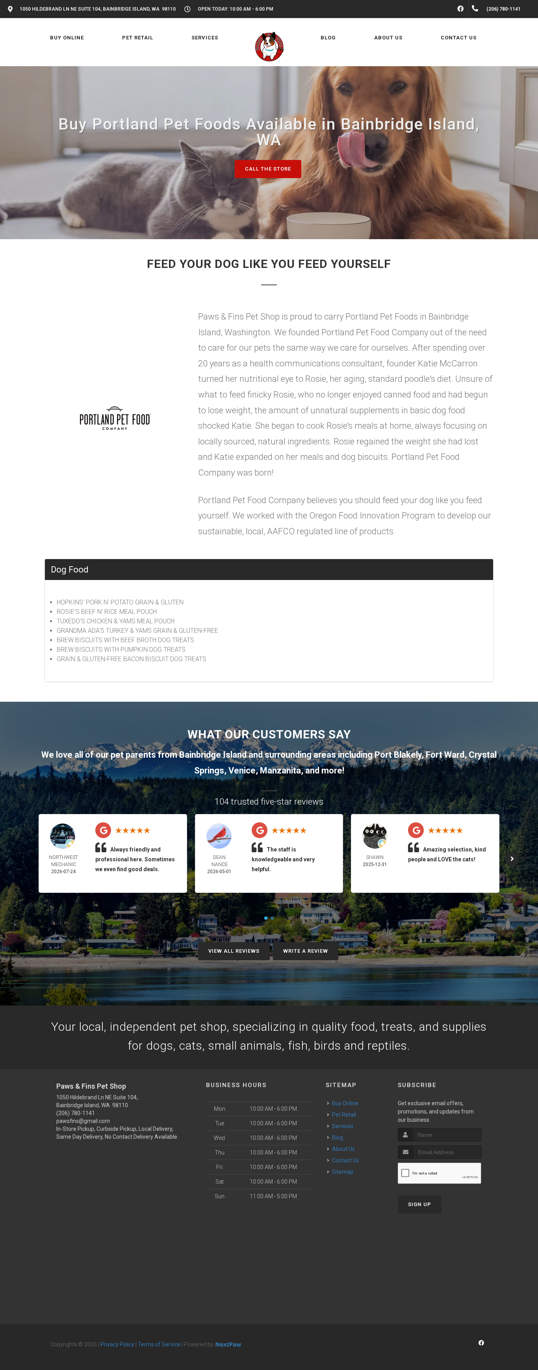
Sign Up (419, 1204)
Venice (242, 770)
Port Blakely (398, 755)
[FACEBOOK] (460, 9)
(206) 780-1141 (75, 1113)
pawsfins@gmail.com (83, 1121)
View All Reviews (234, 951)
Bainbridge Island (213, 755)
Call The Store (268, 169)
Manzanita (280, 770)
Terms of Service (159, 1344)
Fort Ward (445, 755)
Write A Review (305, 951)
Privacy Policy (117, 1344)
